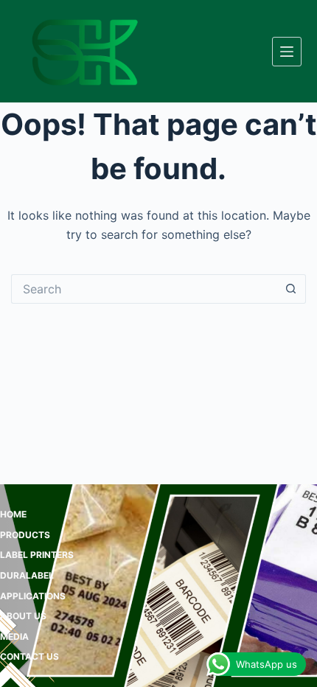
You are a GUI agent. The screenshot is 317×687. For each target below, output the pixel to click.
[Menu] (287, 51)
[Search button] (291, 289)
